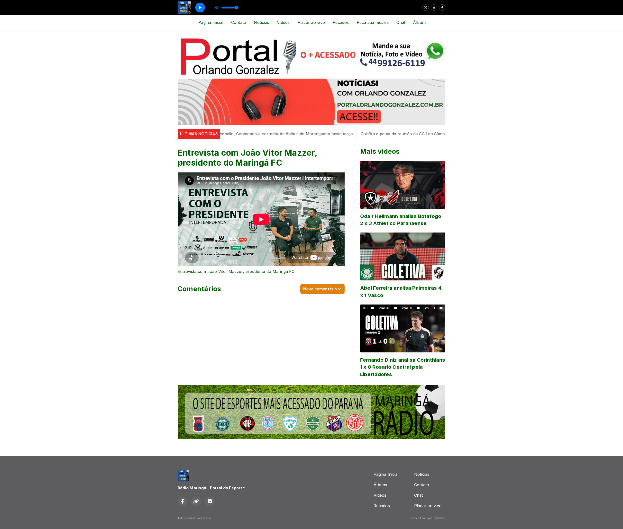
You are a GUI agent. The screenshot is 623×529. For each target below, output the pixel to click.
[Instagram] (434, 7)
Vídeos (283, 22)
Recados (341, 22)
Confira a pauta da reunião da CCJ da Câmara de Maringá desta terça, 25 (410, 133)
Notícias (261, 22)
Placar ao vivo (311, 22)
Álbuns (419, 22)
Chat (400, 22)
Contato (238, 22)
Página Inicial (210, 22)
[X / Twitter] (425, 7)
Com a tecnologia (421, 518)
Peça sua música (373, 22)
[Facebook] (442, 7)
